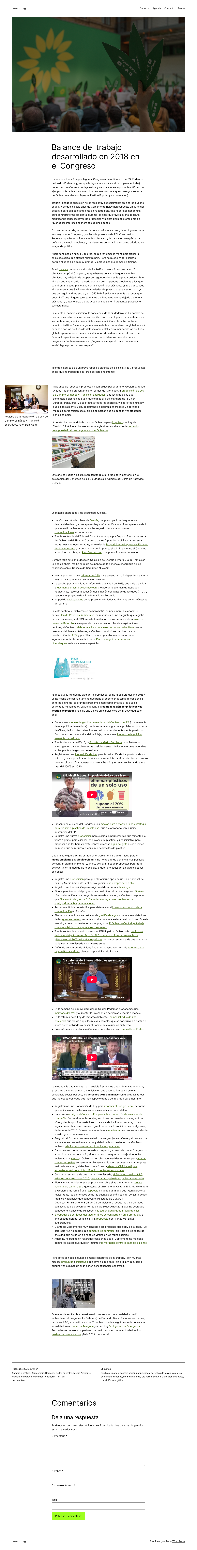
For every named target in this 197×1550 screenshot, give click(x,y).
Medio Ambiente (82, 1373)
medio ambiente (131, 1376)
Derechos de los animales (58, 1373)
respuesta (92, 1190)
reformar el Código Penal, (119, 1106)
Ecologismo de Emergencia (124, 1326)
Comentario (59, 1435)
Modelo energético (22, 1376)
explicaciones (75, 599)
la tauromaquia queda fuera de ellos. (119, 1210)
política (157, 1376)
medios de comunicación (66, 1334)
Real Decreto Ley (92, 552)
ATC (74, 635)
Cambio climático (21, 1373)
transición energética (112, 1380)
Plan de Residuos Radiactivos (77, 615)
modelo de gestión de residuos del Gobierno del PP (99, 722)
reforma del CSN (90, 575)
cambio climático (110, 1373)
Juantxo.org (19, 8)
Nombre (57, 1470)
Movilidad (38, 1376)
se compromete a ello (121, 883)
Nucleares (50, 1376)
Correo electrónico (63, 1485)
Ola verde (146, 1376)
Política (61, 1376)
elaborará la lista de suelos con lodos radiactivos (105, 627)
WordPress (178, 1541)
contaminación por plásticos (135, 1373)
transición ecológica (172, 1376)
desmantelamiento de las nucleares (78, 587)
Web (54, 1499)
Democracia (37, 1373)
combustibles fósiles (131, 1029)
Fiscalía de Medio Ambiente (105, 742)
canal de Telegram (83, 1326)
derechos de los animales (164, 1373)
